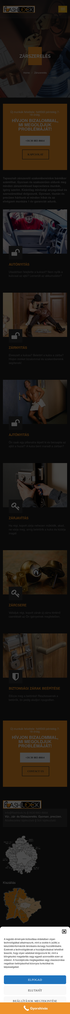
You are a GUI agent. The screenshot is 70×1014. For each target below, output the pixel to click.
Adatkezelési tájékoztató (35, 1009)
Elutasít (35, 990)
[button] (64, 931)
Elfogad (35, 979)
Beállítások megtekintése (35, 1001)
